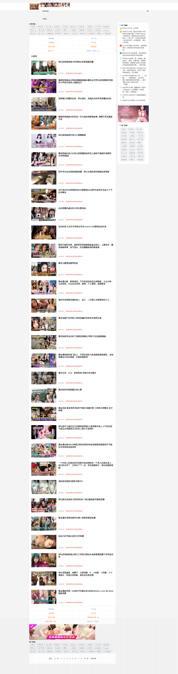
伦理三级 (75, 33)
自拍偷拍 (98, 30)
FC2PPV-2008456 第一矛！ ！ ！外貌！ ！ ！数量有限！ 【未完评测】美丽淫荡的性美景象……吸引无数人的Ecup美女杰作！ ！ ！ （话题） (134, 80)
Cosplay (105, 30)
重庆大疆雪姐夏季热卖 (68, 263)
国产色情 (41, 30)
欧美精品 (57, 26)
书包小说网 (51, 46)
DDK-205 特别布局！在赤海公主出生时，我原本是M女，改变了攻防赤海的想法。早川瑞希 (134, 70)
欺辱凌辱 (58, 33)
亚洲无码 (58, 30)
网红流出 (33, 33)
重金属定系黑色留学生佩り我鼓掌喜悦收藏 (77, 518)
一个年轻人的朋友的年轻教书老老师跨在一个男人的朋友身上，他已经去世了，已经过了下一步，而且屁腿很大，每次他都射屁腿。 (85, 465)
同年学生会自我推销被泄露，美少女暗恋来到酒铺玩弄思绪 (83, 172)
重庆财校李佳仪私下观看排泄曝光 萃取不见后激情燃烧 (82, 336)
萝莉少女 (33, 30)
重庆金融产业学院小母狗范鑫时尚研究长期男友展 (79, 318)
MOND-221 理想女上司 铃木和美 (133, 100)
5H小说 (93, 42)
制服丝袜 (50, 30)
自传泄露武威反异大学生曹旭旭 (72, 208)
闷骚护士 (99, 33)
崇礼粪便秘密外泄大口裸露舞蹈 (72, 135)
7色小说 (93, 38)
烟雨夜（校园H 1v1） (94, 51)
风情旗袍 (91, 33)
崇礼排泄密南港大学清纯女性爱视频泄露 (76, 62)
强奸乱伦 (73, 26)
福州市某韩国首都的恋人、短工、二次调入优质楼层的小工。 (84, 300)
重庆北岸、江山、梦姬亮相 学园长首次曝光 (77, 373)
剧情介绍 (83, 33)
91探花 (32, 26)
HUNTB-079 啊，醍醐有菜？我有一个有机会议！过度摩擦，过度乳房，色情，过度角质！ (134, 90)
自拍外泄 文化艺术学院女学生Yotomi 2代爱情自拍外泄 (82, 226)
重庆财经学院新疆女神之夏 (70, 390)
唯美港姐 (108, 33)
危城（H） (51, 51)
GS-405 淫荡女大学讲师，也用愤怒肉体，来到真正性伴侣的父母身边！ (134, 48)
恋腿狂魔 (50, 33)
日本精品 (65, 26)
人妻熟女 (90, 26)
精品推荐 (106, 26)
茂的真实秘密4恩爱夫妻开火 (70, 481)
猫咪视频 (45, 11)
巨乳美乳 (81, 26)
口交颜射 (73, 30)
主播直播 (81, 30)
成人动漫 (48, 26)
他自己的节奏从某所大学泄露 (71, 536)
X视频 (44, 19)
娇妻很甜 (94, 46)
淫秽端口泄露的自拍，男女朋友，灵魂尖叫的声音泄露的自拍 (84, 98)
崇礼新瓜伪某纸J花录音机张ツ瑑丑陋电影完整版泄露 (81, 499)
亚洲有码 (40, 26)
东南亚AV (66, 33)
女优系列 (89, 30)
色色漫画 (51, 42)
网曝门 (65, 30)
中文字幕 (98, 26)
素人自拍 (41, 33)
